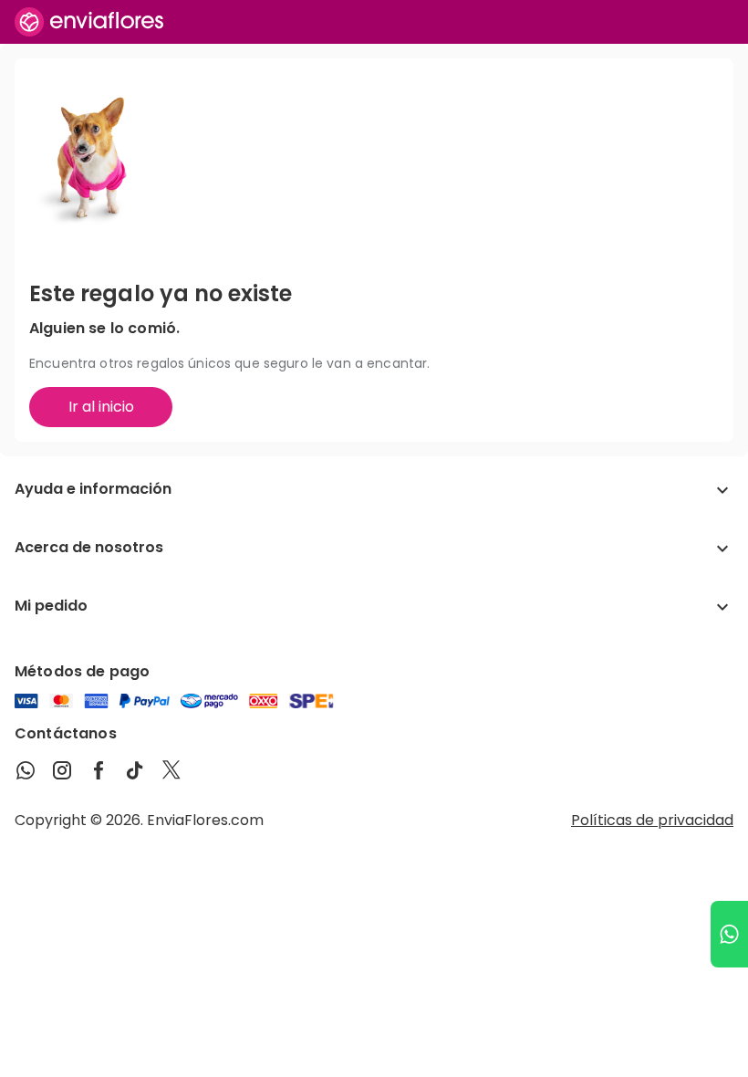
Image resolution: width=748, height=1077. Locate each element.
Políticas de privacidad (652, 820)
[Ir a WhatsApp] (729, 934)
